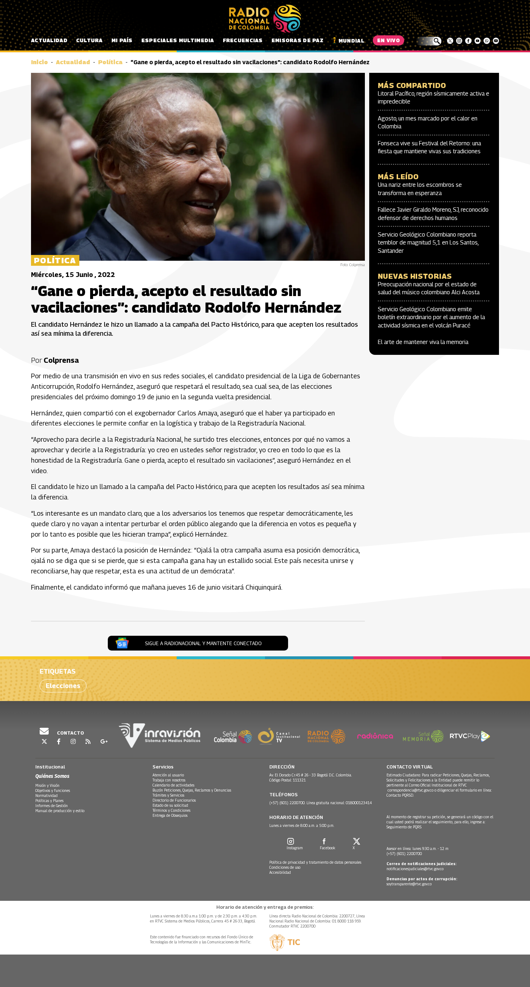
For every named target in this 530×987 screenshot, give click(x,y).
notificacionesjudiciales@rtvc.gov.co (415, 869)
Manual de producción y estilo (59, 810)
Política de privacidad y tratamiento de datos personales (315, 862)
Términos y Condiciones (171, 810)
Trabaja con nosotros (169, 780)
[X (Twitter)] (450, 40)
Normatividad (46, 795)
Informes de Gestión (51, 805)
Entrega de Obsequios (170, 815)
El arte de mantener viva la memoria (423, 342)
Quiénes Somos (52, 776)
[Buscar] (428, 41)
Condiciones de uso (284, 867)
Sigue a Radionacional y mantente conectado (203, 643)
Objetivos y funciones (52, 790)
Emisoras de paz (297, 40)
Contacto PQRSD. (401, 795)
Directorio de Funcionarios (174, 800)
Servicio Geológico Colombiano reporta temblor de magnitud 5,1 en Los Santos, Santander (428, 242)
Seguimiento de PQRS (404, 827)
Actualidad (49, 40)
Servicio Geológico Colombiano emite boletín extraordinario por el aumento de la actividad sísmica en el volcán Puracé (431, 317)
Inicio (39, 62)
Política (110, 62)
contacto (70, 733)
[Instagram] (459, 40)
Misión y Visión (47, 785)
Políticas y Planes (49, 800)
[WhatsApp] (486, 40)
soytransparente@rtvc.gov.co (409, 884)
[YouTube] (477, 40)
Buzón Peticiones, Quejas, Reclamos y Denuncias (192, 790)
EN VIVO (388, 40)
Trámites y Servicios (168, 795)
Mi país (122, 40)
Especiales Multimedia (177, 40)
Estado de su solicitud (170, 805)
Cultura (89, 40)
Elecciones (63, 685)
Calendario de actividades (173, 785)
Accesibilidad (280, 872)
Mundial (351, 41)
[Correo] (496, 40)
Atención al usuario (168, 775)
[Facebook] (468, 40)
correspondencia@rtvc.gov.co (410, 790)
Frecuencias (243, 40)
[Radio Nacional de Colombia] (265, 19)
